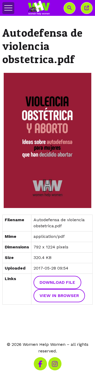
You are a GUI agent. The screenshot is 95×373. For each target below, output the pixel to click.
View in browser (59, 295)
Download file (57, 282)
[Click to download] (47, 140)
